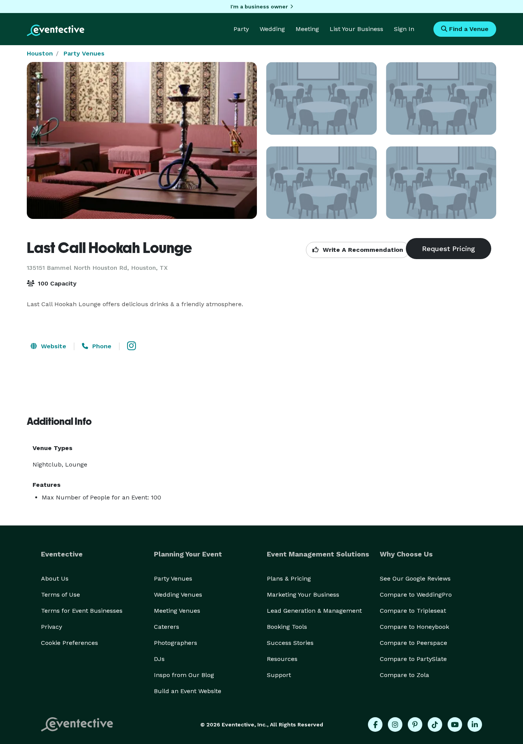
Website (52, 346)
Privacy (51, 626)
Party (241, 29)
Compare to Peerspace (413, 642)
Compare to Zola (404, 675)
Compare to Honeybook (414, 626)
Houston (40, 53)
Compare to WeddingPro (416, 594)
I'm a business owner (259, 6)
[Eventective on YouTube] (455, 724)
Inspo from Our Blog (184, 675)
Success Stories (290, 642)
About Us (55, 578)
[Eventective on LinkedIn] (474, 724)
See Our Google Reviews (415, 578)
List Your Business (356, 29)
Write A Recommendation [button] (362, 249)
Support (279, 675)
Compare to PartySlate (413, 658)
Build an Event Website (187, 691)
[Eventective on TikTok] (435, 724)
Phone (100, 346)
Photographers (175, 642)
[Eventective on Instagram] (395, 724)
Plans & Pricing (289, 578)
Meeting (307, 29)
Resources (282, 658)
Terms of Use (60, 594)
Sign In (404, 29)
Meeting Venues (177, 610)
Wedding (272, 29)
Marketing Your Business (303, 594)
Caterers (166, 626)
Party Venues (84, 53)
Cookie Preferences (69, 642)
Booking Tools (287, 626)
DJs (159, 658)
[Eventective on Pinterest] (415, 724)
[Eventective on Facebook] (375, 724)
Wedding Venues (178, 594)
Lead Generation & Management (314, 610)
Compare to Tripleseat (413, 610)
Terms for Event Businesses (82, 610)
